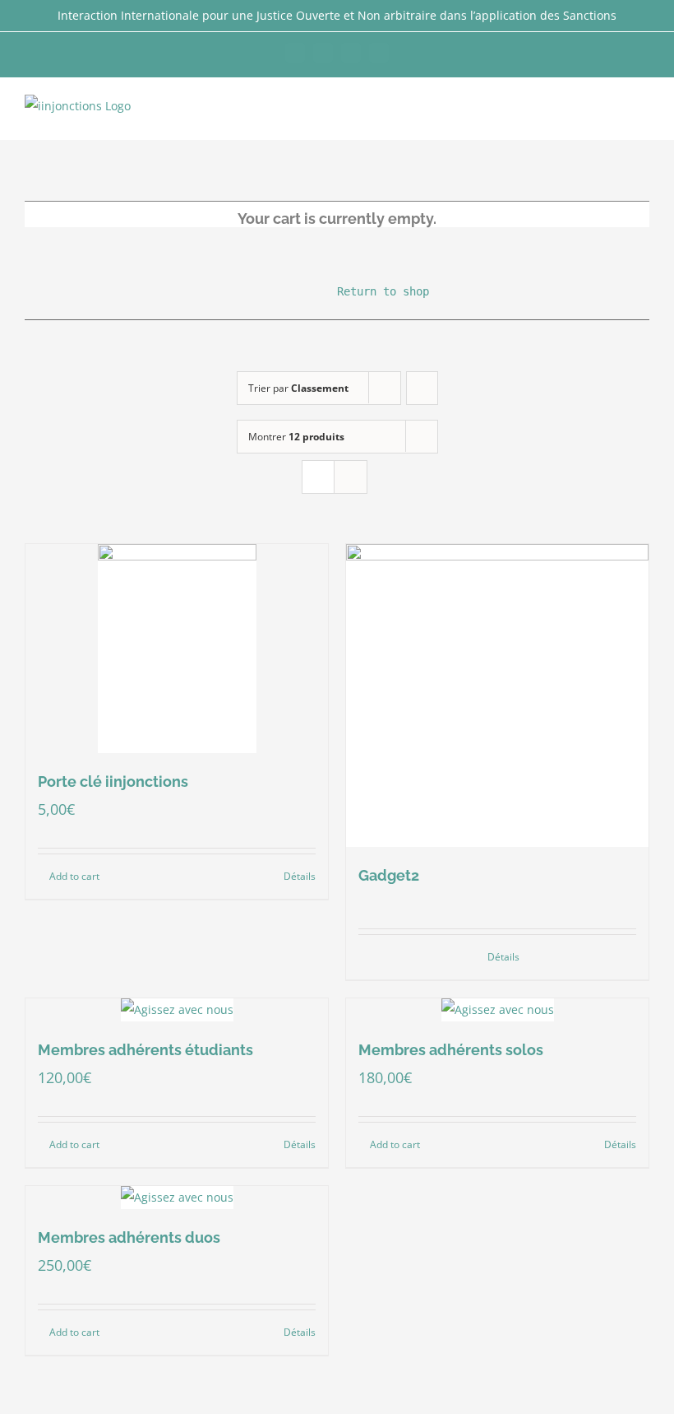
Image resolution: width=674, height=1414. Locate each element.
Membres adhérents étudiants (145, 1049)
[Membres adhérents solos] (497, 1009)
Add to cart (74, 876)
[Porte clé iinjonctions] (176, 648)
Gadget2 (388, 875)
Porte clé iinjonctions (113, 781)
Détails (300, 876)
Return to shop (337, 291)
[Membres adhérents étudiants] (176, 1009)
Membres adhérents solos (450, 1049)
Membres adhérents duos (129, 1237)
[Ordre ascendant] (422, 388)
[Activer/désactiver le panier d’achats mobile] (613, 114)
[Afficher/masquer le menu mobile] (642, 114)
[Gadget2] (497, 695)
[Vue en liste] (351, 477)
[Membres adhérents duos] (176, 1197)
